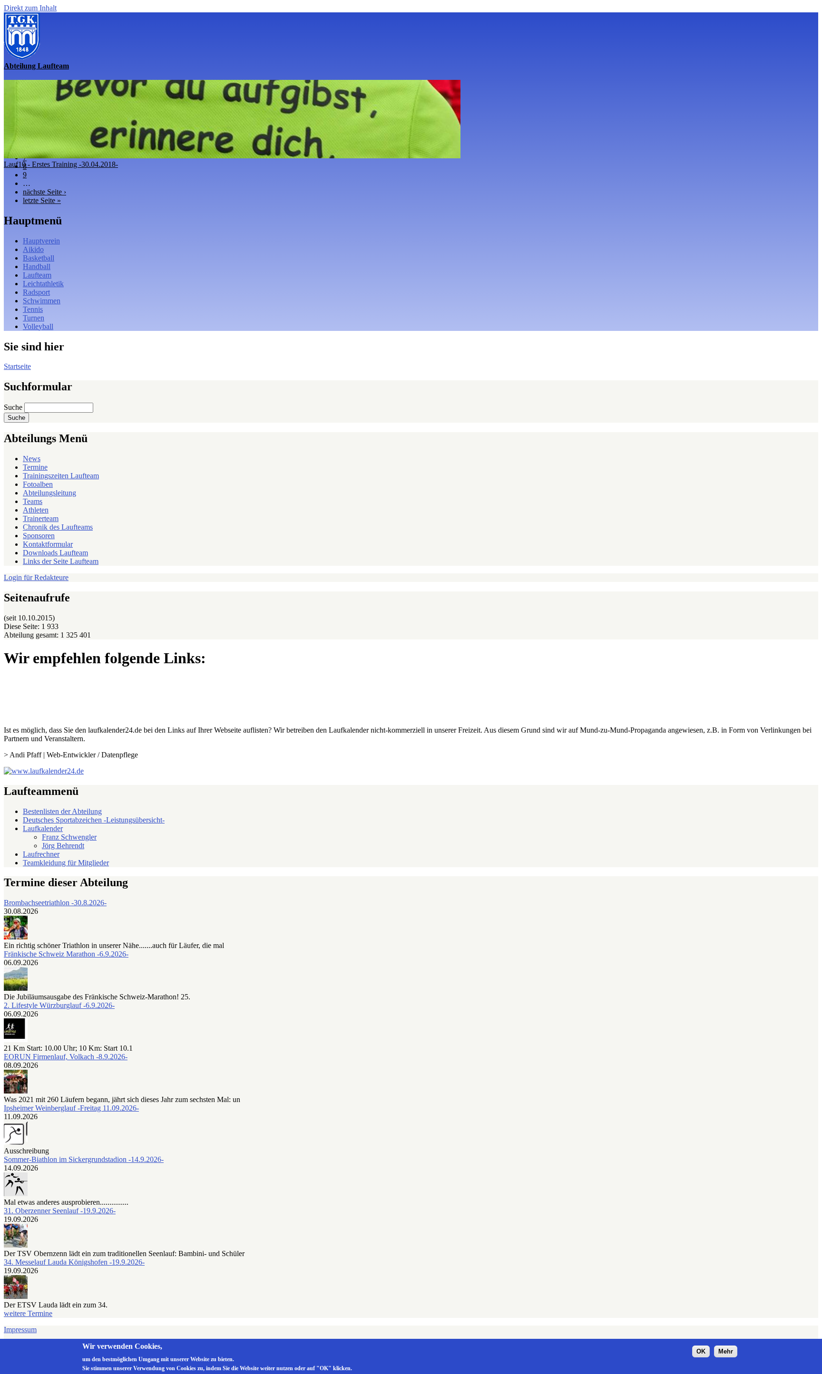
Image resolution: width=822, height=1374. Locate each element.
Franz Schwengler (69, 837)
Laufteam (37, 275)
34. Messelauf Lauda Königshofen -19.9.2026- (74, 1262)
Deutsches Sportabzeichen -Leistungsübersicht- (94, 820)
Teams (32, 501)
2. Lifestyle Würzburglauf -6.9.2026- (59, 1005)
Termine (35, 467)
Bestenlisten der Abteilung (62, 811)
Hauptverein (41, 241)
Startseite (17, 366)
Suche (14, 407)
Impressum (20, 1330)
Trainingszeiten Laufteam (61, 476)
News (31, 459)
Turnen (33, 318)
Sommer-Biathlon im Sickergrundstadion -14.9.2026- (84, 1159)
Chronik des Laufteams (58, 527)
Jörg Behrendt (63, 846)
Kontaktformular (48, 544)
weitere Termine (28, 1313)
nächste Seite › (44, 192)
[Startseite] (22, 57)
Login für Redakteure (36, 577)
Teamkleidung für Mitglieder (66, 863)
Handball (36, 266)
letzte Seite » (42, 200)
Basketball (38, 258)
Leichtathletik (43, 284)
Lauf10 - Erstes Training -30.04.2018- (61, 164)
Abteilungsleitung (49, 493)
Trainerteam (41, 518)
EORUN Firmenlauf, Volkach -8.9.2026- (65, 1057)
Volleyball (38, 326)
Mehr (725, 1351)
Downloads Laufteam (55, 553)
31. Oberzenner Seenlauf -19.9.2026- (60, 1211)
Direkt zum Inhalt (30, 8)
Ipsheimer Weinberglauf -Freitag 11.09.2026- (71, 1108)
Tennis (33, 309)
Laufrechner (41, 854)
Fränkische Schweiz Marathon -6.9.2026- (66, 954)
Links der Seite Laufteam (60, 561)
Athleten (36, 510)
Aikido (33, 249)
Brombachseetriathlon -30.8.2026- (55, 903)
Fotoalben (38, 484)
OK (700, 1351)
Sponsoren (39, 536)
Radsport (36, 292)
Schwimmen (41, 301)
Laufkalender (43, 828)
